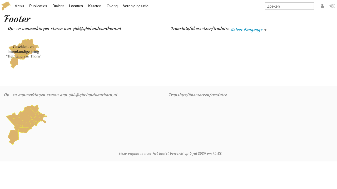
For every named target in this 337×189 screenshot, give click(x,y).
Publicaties (38, 5)
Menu (19, 5)
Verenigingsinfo (135, 5)
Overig (112, 5)
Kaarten (94, 5)
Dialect (58, 5)
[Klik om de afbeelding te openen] (23, 53)
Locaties (76, 5)
